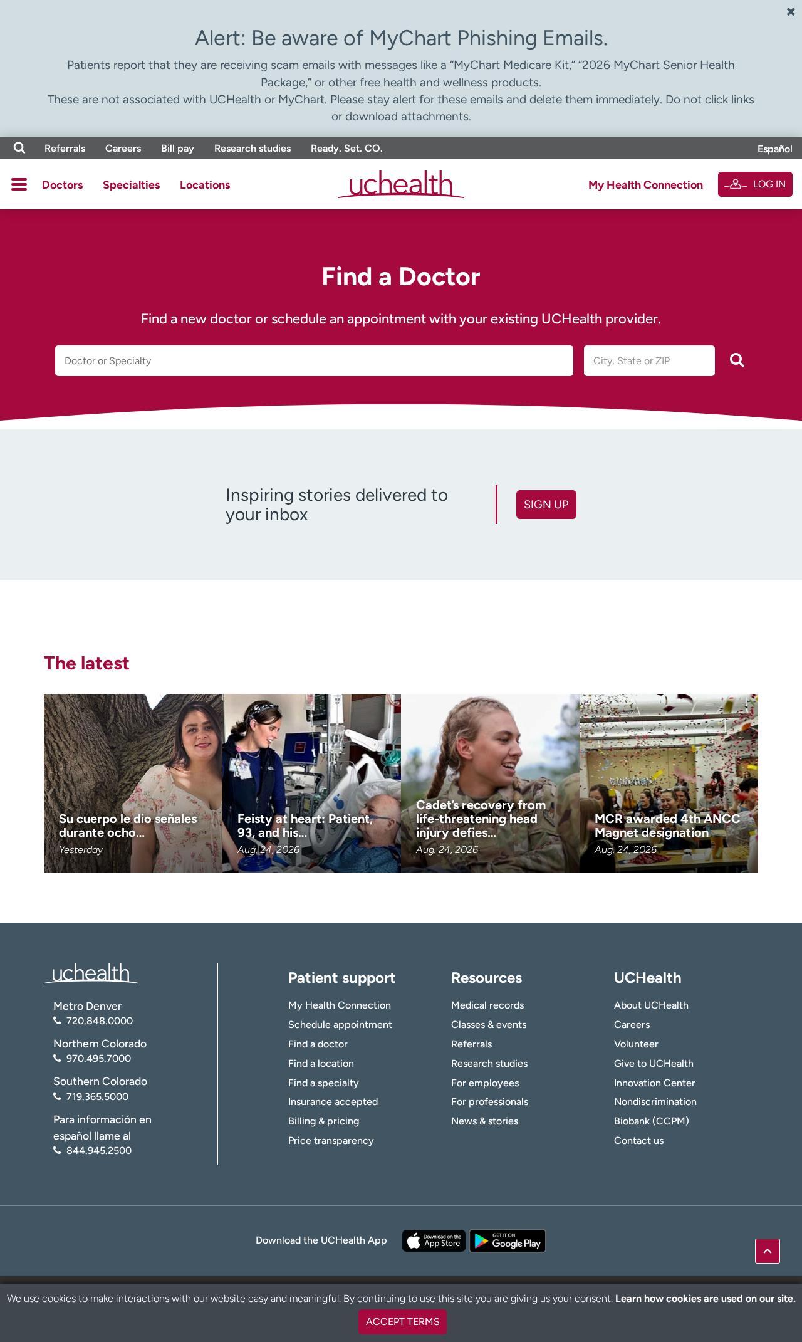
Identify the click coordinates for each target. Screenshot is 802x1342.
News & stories (484, 1121)
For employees (485, 1083)
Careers (123, 148)
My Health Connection (645, 185)
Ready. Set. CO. (347, 148)
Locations (205, 185)
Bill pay (177, 148)
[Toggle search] (19, 148)
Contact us (639, 1140)
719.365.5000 (97, 1097)
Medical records (487, 1005)
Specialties (131, 185)
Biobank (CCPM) (651, 1121)
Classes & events (488, 1024)
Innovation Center (654, 1083)
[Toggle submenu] (19, 184)
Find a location (321, 1063)
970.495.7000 (98, 1058)
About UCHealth (651, 1005)
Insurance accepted (333, 1102)
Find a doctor (318, 1044)
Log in (769, 184)
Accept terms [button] (403, 1322)
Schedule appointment (340, 1024)
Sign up (546, 504)
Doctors (62, 185)
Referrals (64, 148)
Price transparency (331, 1140)
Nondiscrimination (655, 1102)
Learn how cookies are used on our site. (705, 1298)
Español (775, 149)
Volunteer (636, 1044)
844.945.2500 (99, 1150)
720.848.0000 (99, 1021)
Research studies (252, 148)
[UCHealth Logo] (91, 972)
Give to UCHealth (654, 1063)
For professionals (489, 1102)
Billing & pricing (323, 1121)
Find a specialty (323, 1083)
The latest (87, 662)
